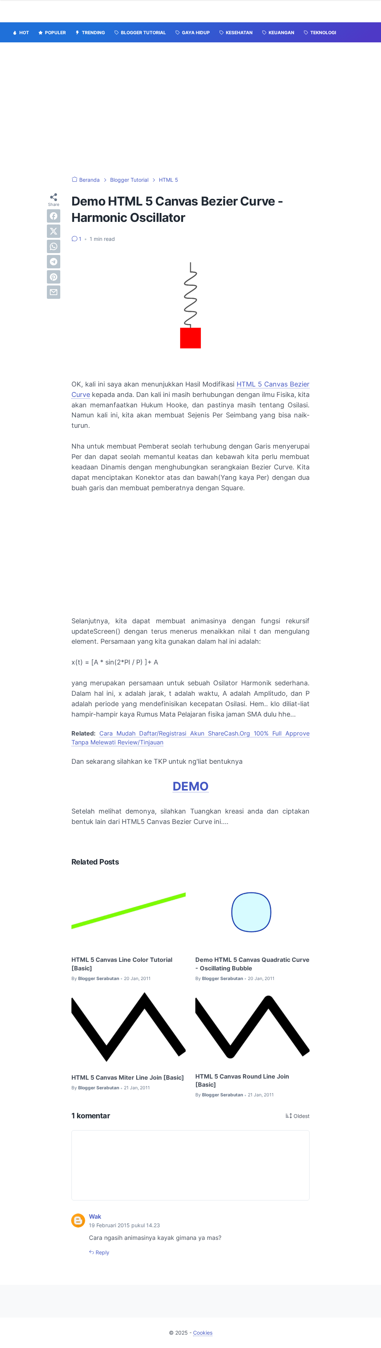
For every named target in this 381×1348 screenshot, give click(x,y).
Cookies (202, 1332)
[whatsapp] (53, 246)
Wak (95, 1216)
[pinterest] (53, 277)
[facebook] (53, 216)
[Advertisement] (190, 109)
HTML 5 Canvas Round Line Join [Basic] (242, 1080)
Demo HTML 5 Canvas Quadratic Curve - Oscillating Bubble (252, 964)
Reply (101, 1252)
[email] (53, 292)
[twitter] (53, 231)
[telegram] (53, 261)
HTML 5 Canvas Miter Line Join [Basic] (127, 1077)
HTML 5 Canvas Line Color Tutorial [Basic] (121, 964)
